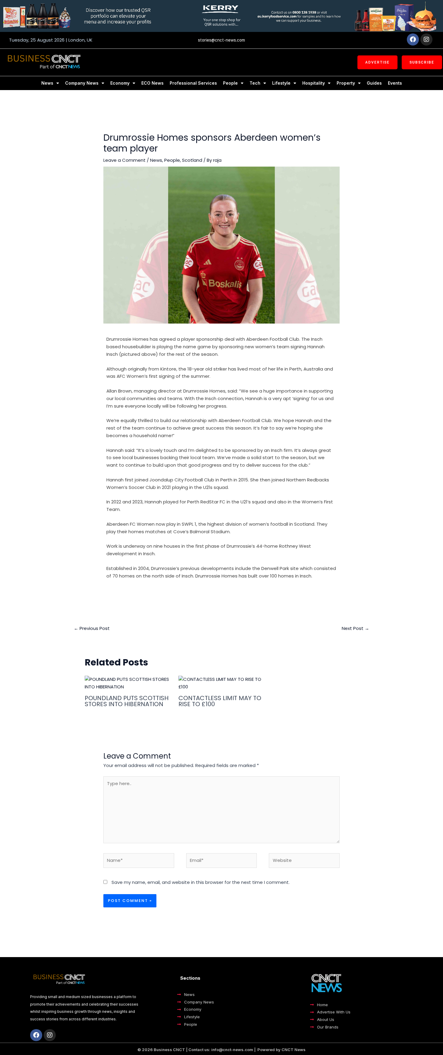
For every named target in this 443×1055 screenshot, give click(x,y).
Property (346, 83)
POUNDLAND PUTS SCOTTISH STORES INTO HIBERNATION (126, 701)
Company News (82, 83)
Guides (374, 83)
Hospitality (313, 83)
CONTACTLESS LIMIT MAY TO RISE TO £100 (219, 701)
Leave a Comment (124, 160)
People (230, 83)
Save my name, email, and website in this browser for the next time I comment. (201, 882)
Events (395, 83)
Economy (120, 83)
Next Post (355, 628)
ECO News (152, 83)
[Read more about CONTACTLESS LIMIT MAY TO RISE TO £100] (221, 683)
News (47, 83)
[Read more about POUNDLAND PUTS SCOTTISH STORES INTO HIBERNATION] (128, 683)
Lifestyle (281, 83)
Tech (255, 83)
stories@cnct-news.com (221, 40)
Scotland (192, 160)
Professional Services (193, 83)
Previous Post (92, 628)
